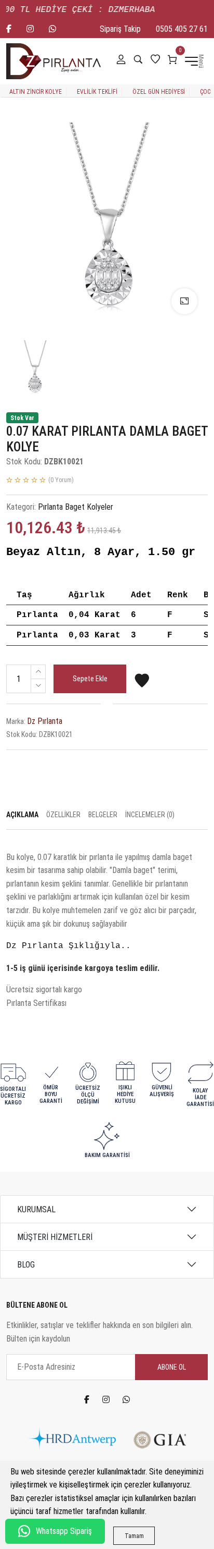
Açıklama (22, 814)
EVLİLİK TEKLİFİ (97, 91)
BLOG (26, 1265)
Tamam (134, 1536)
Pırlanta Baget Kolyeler (75, 507)
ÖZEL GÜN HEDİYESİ (158, 91)
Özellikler (63, 814)
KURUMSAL (36, 1209)
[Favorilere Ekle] (142, 685)
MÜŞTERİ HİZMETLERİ (54, 1237)
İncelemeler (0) (150, 814)
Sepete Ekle (90, 678)
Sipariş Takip (120, 29)
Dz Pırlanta (44, 721)
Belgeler (102, 814)
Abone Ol (171, 1367)
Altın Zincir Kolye (35, 91)
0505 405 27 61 (182, 29)
